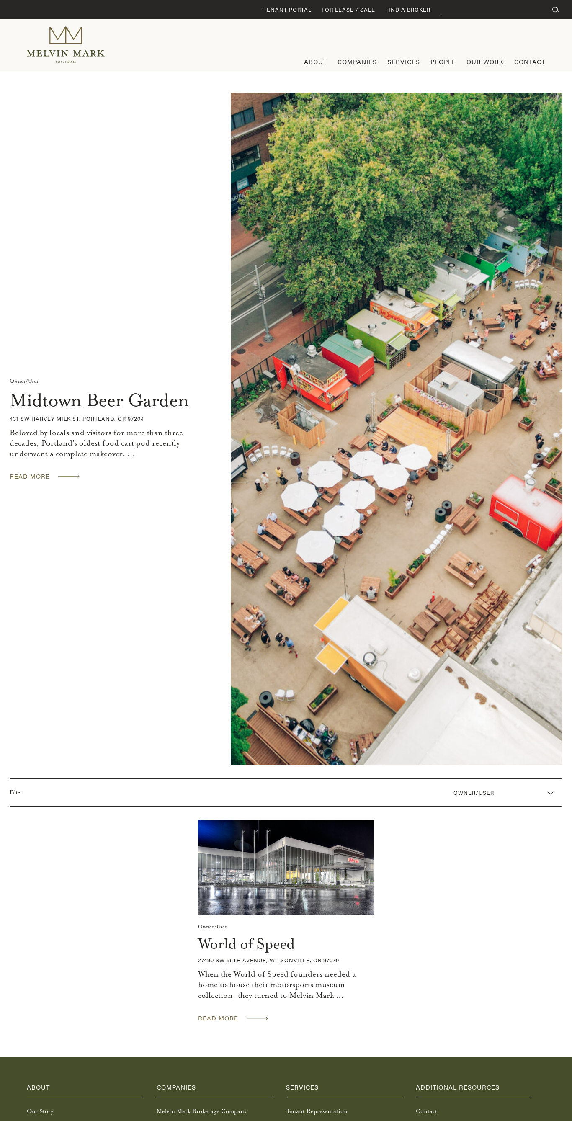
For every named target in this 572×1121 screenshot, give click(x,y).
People (443, 61)
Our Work (485, 61)
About (315, 61)
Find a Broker (407, 9)
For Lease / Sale (348, 9)
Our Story (40, 1111)
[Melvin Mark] (66, 45)
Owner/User (24, 381)
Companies (357, 61)
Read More (30, 476)
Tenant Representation (317, 1111)
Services (403, 61)
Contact (529, 61)
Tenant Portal (287, 9)
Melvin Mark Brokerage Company (202, 1111)
